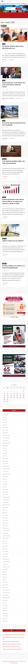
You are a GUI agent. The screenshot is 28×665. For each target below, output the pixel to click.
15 (23, 393)
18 (11, 395)
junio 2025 (5, 450)
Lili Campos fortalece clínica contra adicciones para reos (13, 47)
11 (10, 393)
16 (4, 395)
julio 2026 (5, 417)
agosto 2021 (5, 569)
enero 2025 (5, 463)
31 (7, 399)
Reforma (14, 630)
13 (17, 393)
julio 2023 (5, 510)
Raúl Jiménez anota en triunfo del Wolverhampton (13, 634)
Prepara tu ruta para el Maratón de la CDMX (12, 649)
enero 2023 (5, 525)
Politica (4, 197)
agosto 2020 (5, 600)
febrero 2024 (5, 492)
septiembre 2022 (6, 535)
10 (7, 393)
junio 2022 (5, 543)
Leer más (11, 59)
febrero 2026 (5, 430)
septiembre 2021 (6, 566)
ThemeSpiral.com (14, 662)
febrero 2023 (5, 523)
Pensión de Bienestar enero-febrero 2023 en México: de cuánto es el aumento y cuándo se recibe (13, 201)
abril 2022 (5, 548)
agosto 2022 (5, 538)
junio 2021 (5, 574)
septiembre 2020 (6, 597)
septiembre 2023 (6, 504)
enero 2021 (5, 587)
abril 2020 (5, 610)
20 (17, 395)
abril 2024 (5, 486)
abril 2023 (5, 517)
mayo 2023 (5, 515)
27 (17, 397)
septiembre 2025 (6, 443)
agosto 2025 (5, 445)
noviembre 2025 (6, 437)
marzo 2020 (5, 613)
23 (4, 397)
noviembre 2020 (6, 592)
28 (20, 397)
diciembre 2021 (6, 559)
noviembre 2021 (6, 561)
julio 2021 (5, 571)
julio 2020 (5, 602)
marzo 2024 (5, 489)
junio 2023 (5, 512)
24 (7, 397)
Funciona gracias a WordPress (8, 661)
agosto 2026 (5, 414)
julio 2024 (5, 479)
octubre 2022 (5, 533)
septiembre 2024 (6, 473)
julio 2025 (5, 448)
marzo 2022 (5, 551)
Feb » (7, 401)
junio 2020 (5, 605)
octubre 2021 (5, 564)
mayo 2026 (5, 422)
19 (14, 395)
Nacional (4, 238)
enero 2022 (5, 556)
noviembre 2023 (6, 499)
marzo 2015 (5, 621)
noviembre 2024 (6, 468)
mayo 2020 (5, 608)
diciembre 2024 (6, 466)
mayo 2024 (5, 484)
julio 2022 (5, 541)
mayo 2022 (5, 546)
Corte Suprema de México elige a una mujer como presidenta (13, 162)
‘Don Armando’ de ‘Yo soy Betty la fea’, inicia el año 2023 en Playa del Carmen (14, 85)
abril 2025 (5, 455)
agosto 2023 (5, 507)
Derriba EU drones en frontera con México (12, 644)
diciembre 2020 (6, 590)
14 (20, 393)
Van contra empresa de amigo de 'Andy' (11, 646)
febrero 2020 (5, 615)
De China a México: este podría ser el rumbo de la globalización (13, 267)
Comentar (4, 61)
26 (14, 397)
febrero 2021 (5, 584)
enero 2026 (5, 432)
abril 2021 (5, 579)
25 (11, 397)
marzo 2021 (5, 582)
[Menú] (2, 1)
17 (7, 395)
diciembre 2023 (6, 497)
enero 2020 (5, 618)
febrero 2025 (5, 461)
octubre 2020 (5, 595)
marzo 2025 (5, 458)
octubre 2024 (5, 471)
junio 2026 (5, 419)
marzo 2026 (5, 427)
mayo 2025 (5, 453)
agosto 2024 (5, 476)
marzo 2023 (5, 520)
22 (23, 395)
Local (4, 44)
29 (23, 397)
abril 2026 (5, 425)
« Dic (4, 401)
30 (4, 399)
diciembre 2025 (6, 435)
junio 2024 (5, 481)
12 (14, 393)
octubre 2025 (5, 440)
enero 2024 (5, 494)
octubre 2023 (5, 502)
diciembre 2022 (6, 528)
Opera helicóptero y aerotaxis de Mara (11, 641)
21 (20, 395)
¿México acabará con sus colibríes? (13, 241)
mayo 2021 (5, 577)
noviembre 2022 (6, 530)
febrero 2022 (5, 553)
